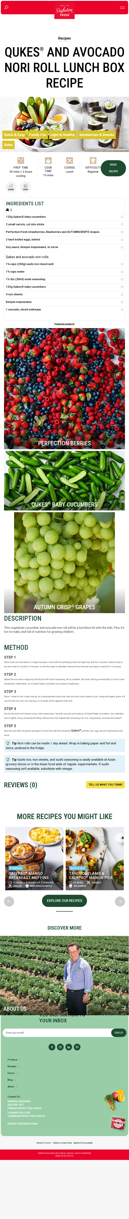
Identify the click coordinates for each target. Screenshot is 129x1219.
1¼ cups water (15, 271)
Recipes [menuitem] (12, 1066)
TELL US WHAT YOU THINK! (105, 784)
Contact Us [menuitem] (14, 1097)
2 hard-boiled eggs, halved (23, 239)
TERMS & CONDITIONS (62, 1143)
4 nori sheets (14, 294)
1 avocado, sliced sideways (23, 309)
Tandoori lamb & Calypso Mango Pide (31, 875)
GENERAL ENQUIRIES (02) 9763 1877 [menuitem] (19, 1103)
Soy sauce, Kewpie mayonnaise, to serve (32, 247)
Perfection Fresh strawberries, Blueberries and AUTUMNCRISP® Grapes (52, 232)
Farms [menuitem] (11, 1073)
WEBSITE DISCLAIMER (83, 1143)
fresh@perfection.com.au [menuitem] (25, 1108)
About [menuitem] (11, 1086)
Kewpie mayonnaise (19, 302)
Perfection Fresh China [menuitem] (23, 1124)
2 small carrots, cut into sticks (25, 224)
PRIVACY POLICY (43, 1143)
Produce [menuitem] (12, 1059)
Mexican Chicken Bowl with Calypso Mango (92, 875)
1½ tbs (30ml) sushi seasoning (25, 279)
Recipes (64, 38)
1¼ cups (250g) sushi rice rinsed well (29, 264)
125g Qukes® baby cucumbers (26, 216)
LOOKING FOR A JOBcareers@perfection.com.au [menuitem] (26, 1114)
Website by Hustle (64, 1156)
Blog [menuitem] (10, 1080)
